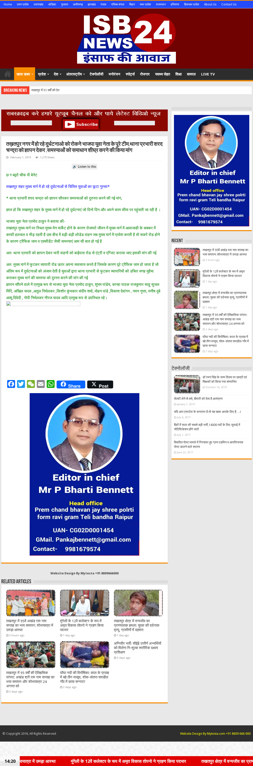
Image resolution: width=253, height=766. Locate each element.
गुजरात (64, 4)
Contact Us (228, 4)
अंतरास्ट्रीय (74, 74)
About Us (210, 4)
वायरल (191, 74)
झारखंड (92, 4)
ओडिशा (52, 4)
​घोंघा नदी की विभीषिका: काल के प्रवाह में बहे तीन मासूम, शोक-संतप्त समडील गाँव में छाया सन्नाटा (84, 677)
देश (56, 74)
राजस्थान (161, 4)
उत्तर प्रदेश (23, 4)
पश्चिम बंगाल (117, 4)
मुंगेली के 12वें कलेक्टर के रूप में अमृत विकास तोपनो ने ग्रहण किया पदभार (82, 625)
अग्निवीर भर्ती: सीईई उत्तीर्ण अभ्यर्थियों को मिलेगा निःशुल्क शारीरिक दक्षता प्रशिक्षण (137, 648)
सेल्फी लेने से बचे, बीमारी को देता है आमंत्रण (198, 399)
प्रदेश (42, 74)
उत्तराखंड (38, 4)
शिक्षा (178, 74)
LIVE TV (208, 74)
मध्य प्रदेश (145, 4)
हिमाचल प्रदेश (191, 4)
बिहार (132, 4)
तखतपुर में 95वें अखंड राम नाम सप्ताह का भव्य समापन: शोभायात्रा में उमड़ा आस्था (29, 625)
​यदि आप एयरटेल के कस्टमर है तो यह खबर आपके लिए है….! (207, 412)
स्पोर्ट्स (130, 74)
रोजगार (145, 74)
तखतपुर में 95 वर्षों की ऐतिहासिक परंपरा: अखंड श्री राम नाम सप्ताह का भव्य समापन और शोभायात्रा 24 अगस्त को (30, 679)
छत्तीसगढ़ (78, 4)
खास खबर (23, 74)
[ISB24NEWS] (126, 37)
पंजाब (103, 4)
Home (8, 4)
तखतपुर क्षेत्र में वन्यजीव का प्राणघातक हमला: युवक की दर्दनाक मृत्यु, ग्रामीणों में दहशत (136, 625)
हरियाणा (175, 4)
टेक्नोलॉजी (96, 74)
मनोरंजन (114, 74)
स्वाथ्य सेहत (162, 74)
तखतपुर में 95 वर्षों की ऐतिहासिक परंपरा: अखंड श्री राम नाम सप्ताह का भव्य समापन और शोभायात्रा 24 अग (90, 90)
